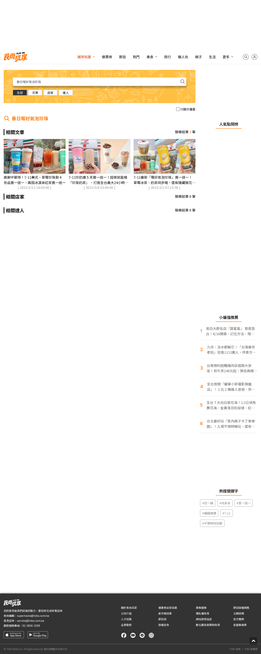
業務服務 (201, 608)
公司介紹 (126, 613)
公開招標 (238, 613)
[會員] (254, 57)
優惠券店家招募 (167, 608)
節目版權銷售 (241, 608)
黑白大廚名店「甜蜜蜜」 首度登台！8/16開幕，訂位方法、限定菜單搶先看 (230, 331)
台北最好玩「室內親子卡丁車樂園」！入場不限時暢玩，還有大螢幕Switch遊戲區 (231, 423)
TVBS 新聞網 (250, 649)
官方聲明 (238, 619)
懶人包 (183, 56)
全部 (20, 92)
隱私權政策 (202, 613)
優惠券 (107, 56)
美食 (150, 56)
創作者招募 (165, 613)
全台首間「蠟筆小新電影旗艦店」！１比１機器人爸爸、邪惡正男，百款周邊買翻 (231, 386)
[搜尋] (246, 57)
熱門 (136, 56)
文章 (35, 92)
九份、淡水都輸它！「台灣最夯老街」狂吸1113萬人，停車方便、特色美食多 (231, 349)
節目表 (162, 619)
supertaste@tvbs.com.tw (33, 616)
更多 (226, 56)
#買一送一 (244, 503)
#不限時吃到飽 (212, 523)
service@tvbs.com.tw (30, 621)
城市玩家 (84, 56)
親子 (198, 56)
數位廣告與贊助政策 (208, 625)
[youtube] (133, 635)
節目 (122, 56)
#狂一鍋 (207, 503)
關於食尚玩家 (129, 608)
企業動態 (126, 625)
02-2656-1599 (31, 625)
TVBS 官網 (235, 649)
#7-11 (226, 513)
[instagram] (151, 635)
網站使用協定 (204, 619)
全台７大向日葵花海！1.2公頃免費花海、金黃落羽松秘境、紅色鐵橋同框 (231, 405)
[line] (142, 635)
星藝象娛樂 (240, 625)
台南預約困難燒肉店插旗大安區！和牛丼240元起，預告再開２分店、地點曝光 (232, 368)
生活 (212, 56)
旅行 (167, 56)
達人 (66, 92)
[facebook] (124, 635)
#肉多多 (224, 503)
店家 (50, 92)
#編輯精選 (209, 513)
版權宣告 (163, 625)
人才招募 (126, 619)
